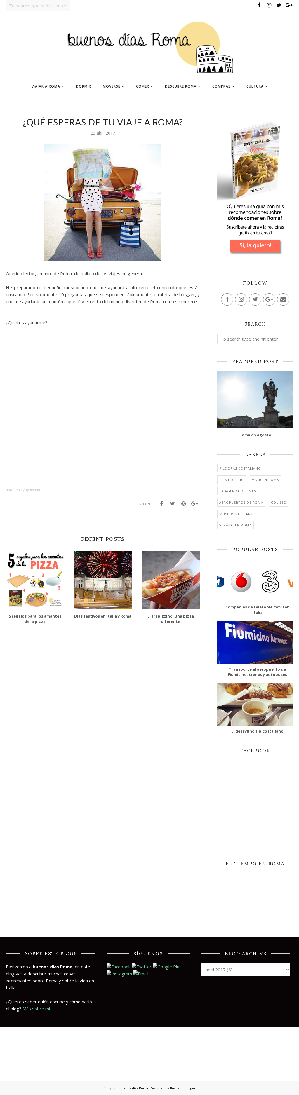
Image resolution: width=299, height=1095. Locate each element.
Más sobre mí (36, 1009)
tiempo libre (231, 479)
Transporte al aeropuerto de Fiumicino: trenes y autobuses (257, 672)
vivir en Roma (265, 479)
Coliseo (278, 502)
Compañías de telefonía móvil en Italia (257, 609)
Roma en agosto (255, 434)
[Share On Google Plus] (194, 503)
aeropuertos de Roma (241, 502)
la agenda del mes (237, 491)
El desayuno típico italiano (257, 731)
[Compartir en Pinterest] (183, 503)
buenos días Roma (133, 1088)
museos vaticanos (237, 514)
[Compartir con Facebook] (161, 503)
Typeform (32, 490)
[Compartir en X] (172, 503)
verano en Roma (235, 525)
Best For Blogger (183, 1088)
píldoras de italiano (240, 468)
